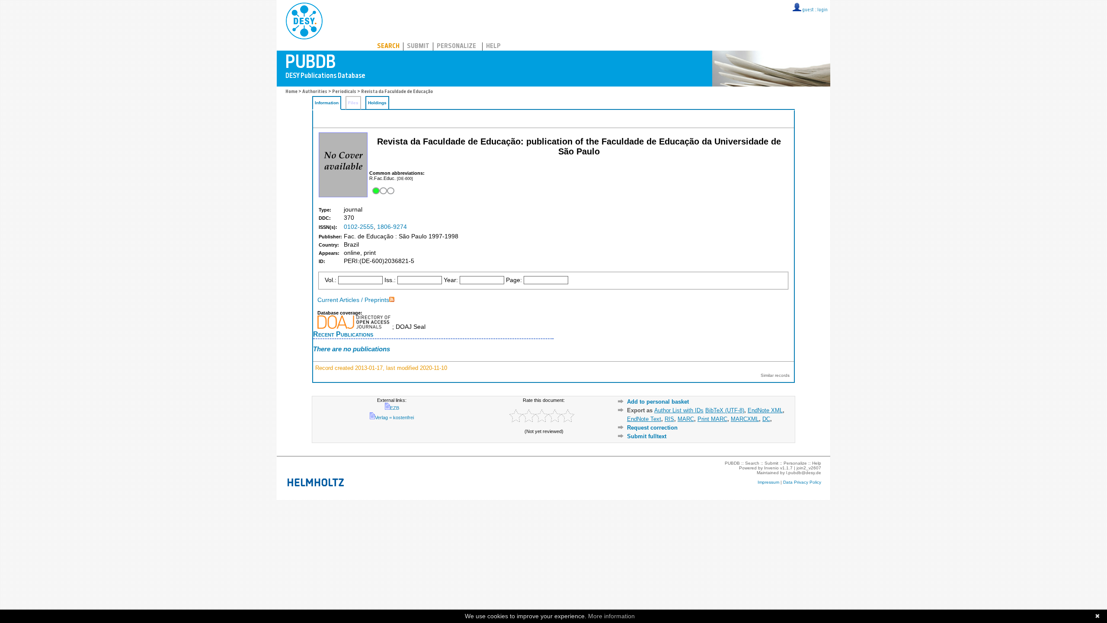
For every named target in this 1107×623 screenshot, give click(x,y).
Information (327, 102)
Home (291, 92)
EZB (394, 408)
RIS (669, 419)
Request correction (652, 427)
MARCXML (745, 419)
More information (611, 616)
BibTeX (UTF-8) (724, 410)
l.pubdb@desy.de (803, 472)
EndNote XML (765, 410)
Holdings (377, 102)
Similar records (775, 375)
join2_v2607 (809, 468)
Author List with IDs (679, 410)
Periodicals (344, 92)
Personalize (456, 46)
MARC (686, 419)
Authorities (314, 92)
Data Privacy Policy (802, 482)
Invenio (771, 468)
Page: (514, 280)
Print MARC (712, 419)
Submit (418, 46)
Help (493, 46)
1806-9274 (392, 227)
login (822, 10)
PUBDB (342, 19)
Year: (451, 280)
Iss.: (390, 280)
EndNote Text (644, 419)
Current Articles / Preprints (353, 300)
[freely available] (382, 191)
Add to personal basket (658, 401)
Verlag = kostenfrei (394, 417)
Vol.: (330, 280)
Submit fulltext (646, 436)
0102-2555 (359, 227)
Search (388, 46)
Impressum (768, 482)
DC (766, 419)
